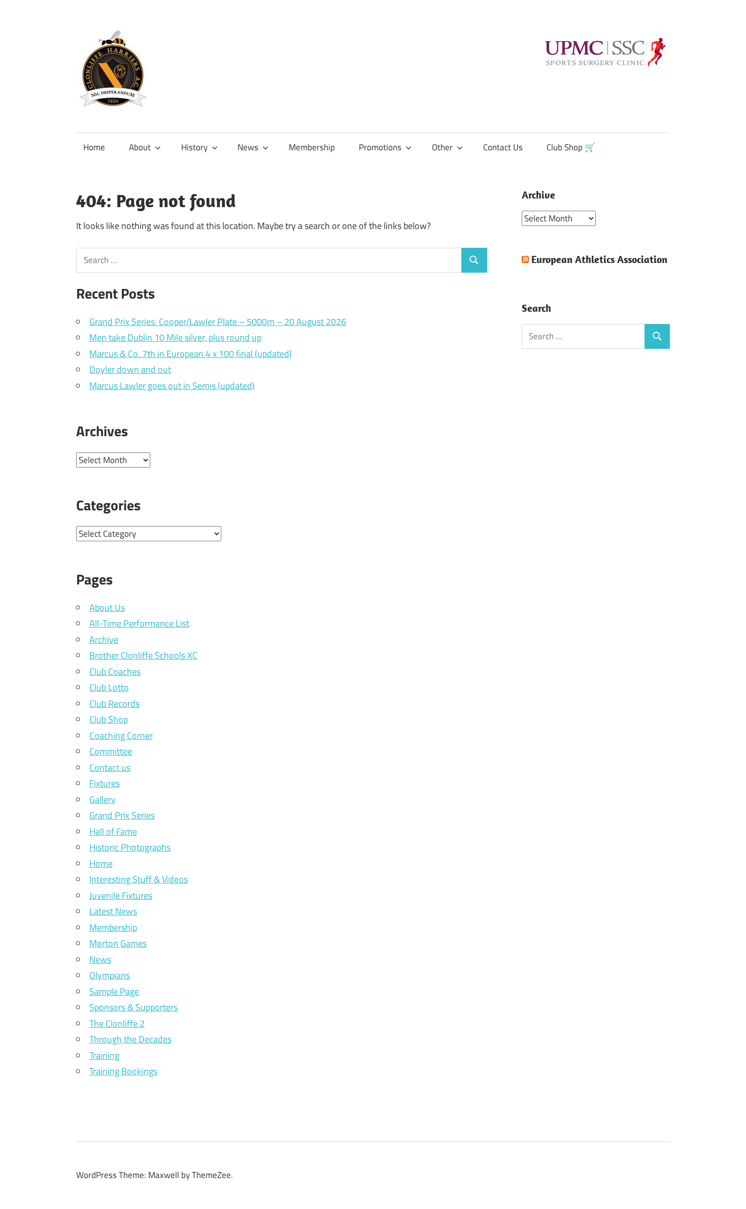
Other (442, 147)
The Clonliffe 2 (117, 1023)
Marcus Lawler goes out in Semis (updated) (172, 386)
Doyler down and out (130, 369)
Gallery (102, 799)
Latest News (113, 911)
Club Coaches (115, 671)
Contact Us (503, 147)
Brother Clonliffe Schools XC (143, 655)
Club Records (114, 703)
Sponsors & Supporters (133, 1007)
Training (104, 1055)
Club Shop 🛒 (571, 147)
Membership (312, 147)
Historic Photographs (130, 847)
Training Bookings (123, 1071)
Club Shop (108, 719)
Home (94, 147)
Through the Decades (130, 1039)
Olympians (109, 975)
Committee (110, 751)
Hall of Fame (113, 831)
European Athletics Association (599, 259)
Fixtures (104, 783)
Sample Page (114, 991)
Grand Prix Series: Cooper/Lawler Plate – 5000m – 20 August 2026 (217, 322)
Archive (103, 639)
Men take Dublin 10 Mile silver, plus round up (175, 337)
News (248, 147)
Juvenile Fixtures (120, 895)
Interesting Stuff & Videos (138, 879)
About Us (107, 607)
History (194, 147)
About (140, 147)
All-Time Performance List (139, 623)
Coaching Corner (121, 735)
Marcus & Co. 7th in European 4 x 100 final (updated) (190, 354)
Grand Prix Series (122, 815)
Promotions (380, 147)
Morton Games (118, 943)
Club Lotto (109, 687)
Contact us (109, 767)
